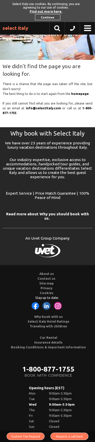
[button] (72, 29)
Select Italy (15, 28)
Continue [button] (47, 17)
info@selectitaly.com (43, 108)
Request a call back (69, 436)
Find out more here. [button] (46, 11)
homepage (80, 93)
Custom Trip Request (25, 436)
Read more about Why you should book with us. (47, 216)
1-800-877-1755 (48, 369)
